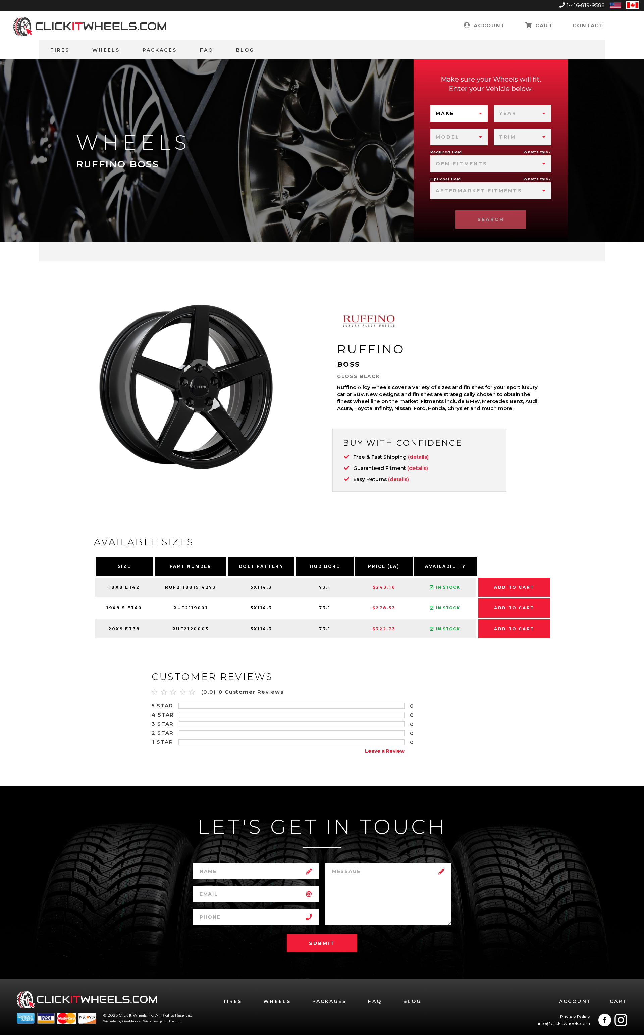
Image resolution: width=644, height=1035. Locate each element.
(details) (418, 457)
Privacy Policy (575, 1016)
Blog (245, 50)
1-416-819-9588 (586, 5)
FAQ (206, 50)
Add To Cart (514, 587)
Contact (588, 25)
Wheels (105, 50)
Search (490, 219)
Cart (542, 25)
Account (488, 25)
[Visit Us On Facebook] (604, 1020)
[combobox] (459, 113)
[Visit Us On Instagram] (620, 1020)
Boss (348, 364)
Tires (59, 50)
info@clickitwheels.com (564, 1023)
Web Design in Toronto (162, 1021)
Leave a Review (385, 751)
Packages (160, 50)
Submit (322, 943)
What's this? (537, 152)
